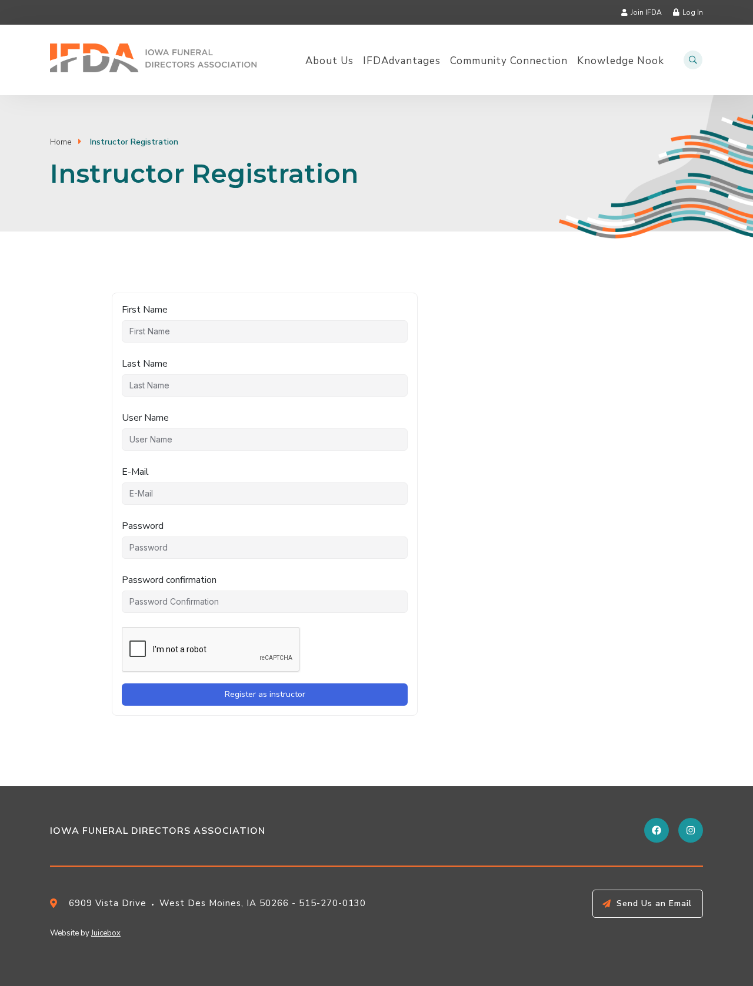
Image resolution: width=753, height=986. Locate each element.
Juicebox (106, 933)
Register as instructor (265, 694)
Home (61, 141)
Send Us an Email (654, 903)
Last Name (145, 363)
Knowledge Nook (620, 61)
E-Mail (135, 471)
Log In (692, 12)
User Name (145, 417)
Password (143, 525)
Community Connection (509, 61)
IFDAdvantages (402, 61)
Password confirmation (169, 580)
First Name (145, 309)
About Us (329, 61)
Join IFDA (646, 12)
